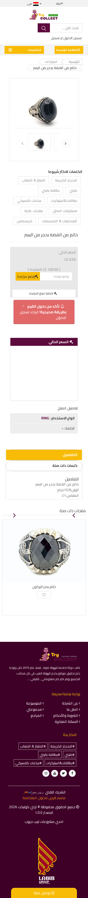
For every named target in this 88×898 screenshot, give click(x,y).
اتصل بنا (72, 709)
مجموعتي (34, 709)
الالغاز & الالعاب (33, 180)
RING (45, 418)
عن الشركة (70, 703)
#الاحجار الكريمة (62, 746)
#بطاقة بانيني (50, 754)
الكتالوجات (34, 50)
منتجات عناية (33, 210)
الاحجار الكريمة (66, 180)
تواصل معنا (42, 892)
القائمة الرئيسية (66, 50)
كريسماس (24, 220)
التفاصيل (70, 454)
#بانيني (70, 754)
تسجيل (55, 38)
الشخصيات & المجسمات (59, 220)
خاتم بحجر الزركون (44, 586)
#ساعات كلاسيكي (28, 762)
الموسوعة (34, 703)
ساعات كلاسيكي (29, 200)
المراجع (36, 715)
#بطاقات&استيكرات (60, 762)
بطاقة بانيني (51, 190)
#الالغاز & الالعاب (33, 746)
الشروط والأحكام (65, 715)
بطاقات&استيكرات (64, 200)
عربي (30, 3)
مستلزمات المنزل (65, 210)
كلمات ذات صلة (64, 465)
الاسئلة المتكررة (66, 721)
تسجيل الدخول (72, 38)
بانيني (73, 190)
